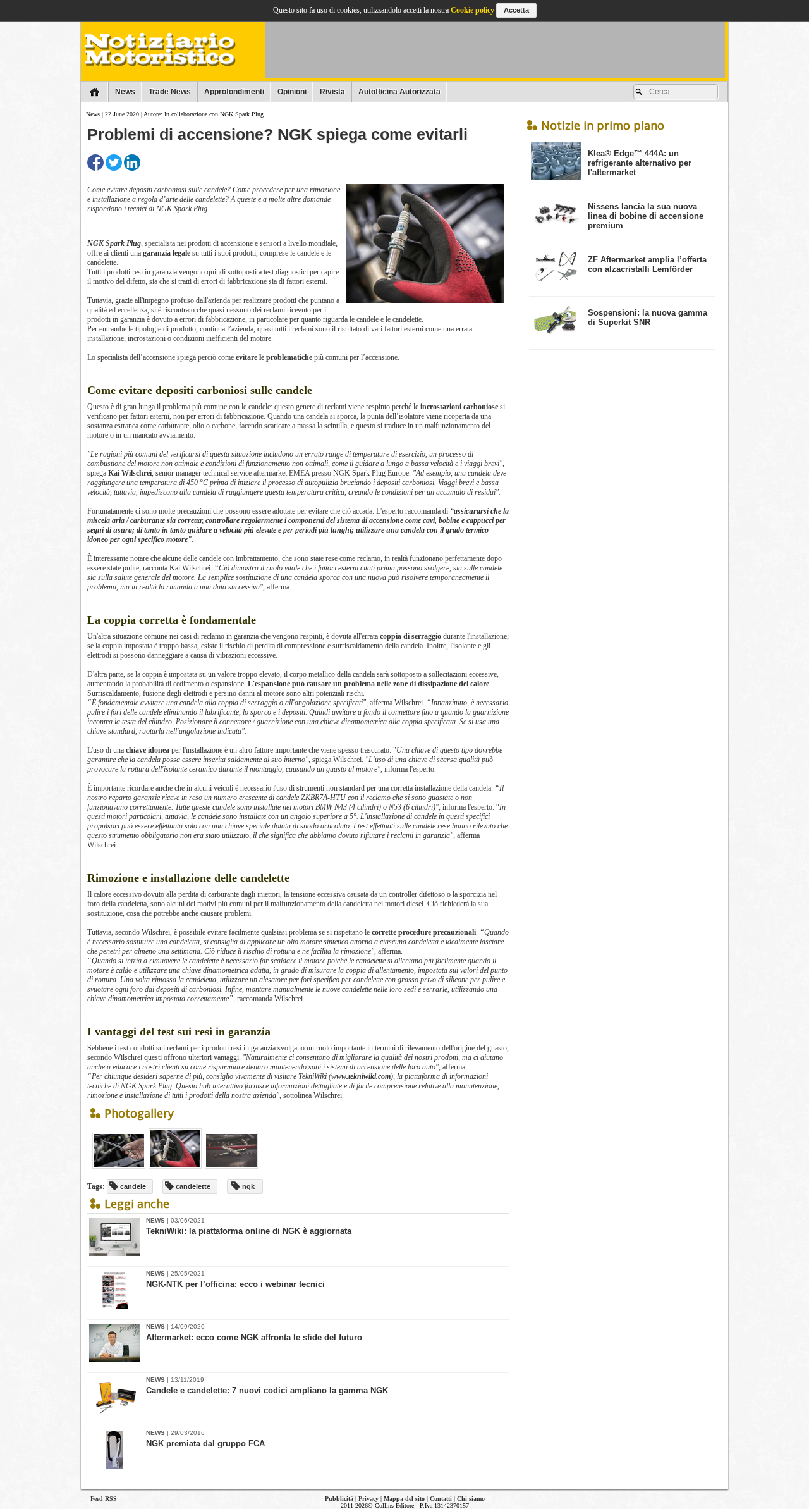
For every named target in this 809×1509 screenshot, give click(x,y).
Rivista (332, 91)
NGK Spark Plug (114, 243)
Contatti (441, 1498)
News (125, 91)
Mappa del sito (404, 1498)
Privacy (368, 1498)
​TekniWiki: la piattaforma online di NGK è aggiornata (248, 1231)
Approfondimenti (234, 91)
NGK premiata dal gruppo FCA (205, 1443)
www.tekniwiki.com (361, 1076)
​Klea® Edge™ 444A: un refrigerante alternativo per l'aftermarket (639, 163)
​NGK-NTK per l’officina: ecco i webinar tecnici (235, 1284)
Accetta (516, 10)
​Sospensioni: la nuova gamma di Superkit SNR (647, 317)
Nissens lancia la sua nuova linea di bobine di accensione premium (645, 216)
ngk (247, 1186)
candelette (192, 1186)
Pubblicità (339, 1498)
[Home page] (94, 92)
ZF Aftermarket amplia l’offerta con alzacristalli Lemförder (647, 264)
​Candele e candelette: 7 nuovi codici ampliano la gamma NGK (267, 1390)
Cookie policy (472, 10)
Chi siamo (471, 1498)
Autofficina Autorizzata (399, 91)
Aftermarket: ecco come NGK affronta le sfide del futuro (254, 1337)
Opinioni (292, 91)
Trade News (170, 91)
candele (132, 1186)
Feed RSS (103, 1498)
